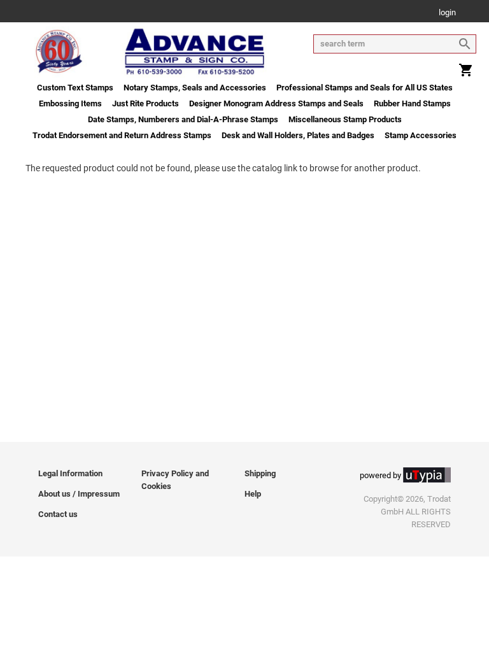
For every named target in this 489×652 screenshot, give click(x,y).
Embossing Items (70, 103)
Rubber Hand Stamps (412, 103)
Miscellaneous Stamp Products (345, 119)
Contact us (58, 514)
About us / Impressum (79, 494)
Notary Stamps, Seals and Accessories (195, 87)
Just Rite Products (145, 103)
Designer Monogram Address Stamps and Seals (276, 103)
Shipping (260, 473)
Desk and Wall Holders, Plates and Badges (298, 135)
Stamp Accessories (421, 135)
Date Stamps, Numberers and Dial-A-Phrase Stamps (183, 119)
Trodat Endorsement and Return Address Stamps (121, 135)
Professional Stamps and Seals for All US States (364, 87)
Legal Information (70, 473)
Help (252, 494)
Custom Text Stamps (75, 87)
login (447, 13)
